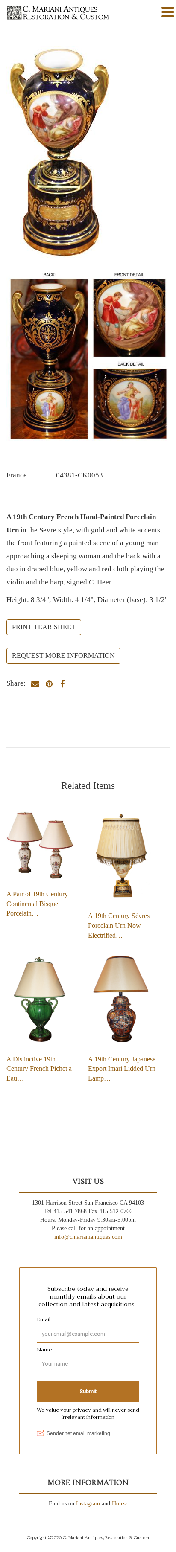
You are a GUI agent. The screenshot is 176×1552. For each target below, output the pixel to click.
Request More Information (63, 655)
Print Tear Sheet (44, 627)
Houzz (119, 1503)
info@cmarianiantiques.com (88, 1237)
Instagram (88, 1503)
